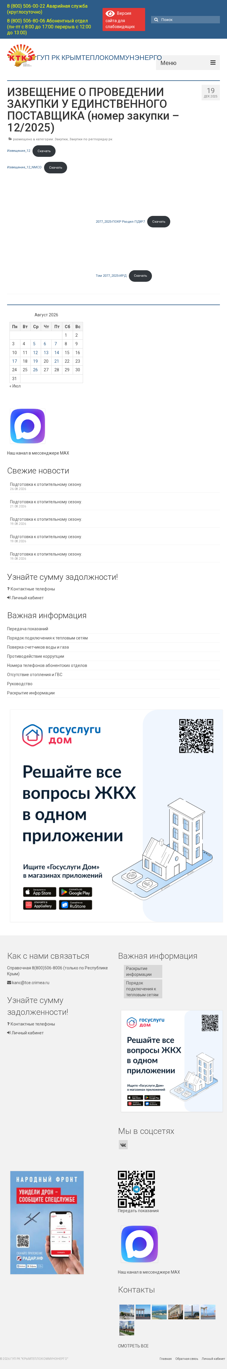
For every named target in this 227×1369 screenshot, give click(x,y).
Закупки (61, 139)
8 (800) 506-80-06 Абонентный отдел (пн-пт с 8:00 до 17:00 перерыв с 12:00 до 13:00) (49, 26)
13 (46, 352)
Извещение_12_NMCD (24, 168)
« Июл (15, 386)
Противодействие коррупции (35, 656)
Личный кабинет (27, 597)
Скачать (44, 151)
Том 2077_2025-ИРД (111, 276)
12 (35, 352)
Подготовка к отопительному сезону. (46, 484)
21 (56, 361)
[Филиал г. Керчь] (191, 1312)
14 (56, 352)
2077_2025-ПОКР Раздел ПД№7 (120, 222)
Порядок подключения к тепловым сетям (47, 638)
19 (35, 361)
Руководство (20, 683)
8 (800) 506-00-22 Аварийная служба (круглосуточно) (47, 9)
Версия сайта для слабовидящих (120, 20)
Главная (166, 1358)
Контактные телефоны (32, 589)
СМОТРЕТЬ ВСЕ (133, 1346)
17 (14, 361)
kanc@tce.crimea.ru (30, 982)
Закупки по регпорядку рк (90, 139)
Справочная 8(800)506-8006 (34, 968)
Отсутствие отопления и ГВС (34, 674)
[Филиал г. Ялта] (158, 1312)
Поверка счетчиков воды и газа (38, 647)
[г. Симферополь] (126, 1312)
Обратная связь (186, 1358)
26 (35, 369)
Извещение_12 (18, 151)
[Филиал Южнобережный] (142, 1312)
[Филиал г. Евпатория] (207, 1312)
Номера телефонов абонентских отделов (47, 665)
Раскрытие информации (31, 693)
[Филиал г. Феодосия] (175, 1312)
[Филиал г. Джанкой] (126, 1328)
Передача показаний (27, 628)
